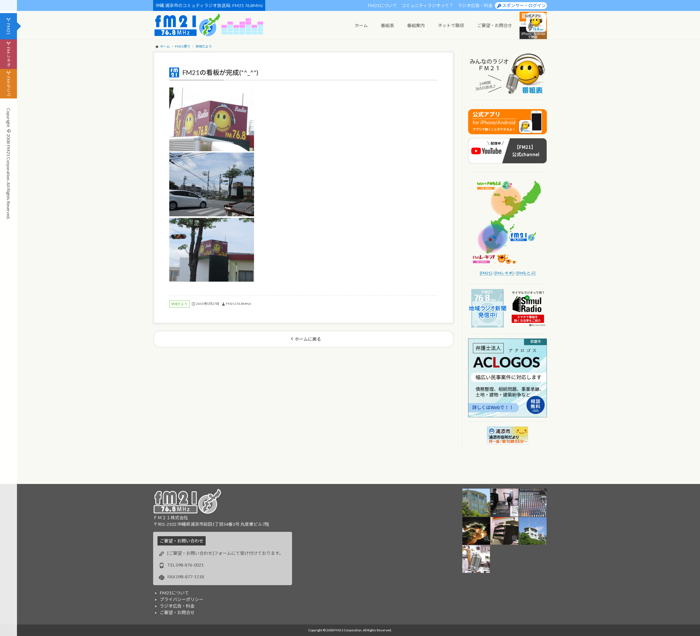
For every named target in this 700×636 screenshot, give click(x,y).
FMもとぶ (8, 86)
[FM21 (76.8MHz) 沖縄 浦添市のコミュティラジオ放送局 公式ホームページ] (187, 25)
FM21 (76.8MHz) (238, 304)
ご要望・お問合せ (177, 612)
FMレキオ (8, 57)
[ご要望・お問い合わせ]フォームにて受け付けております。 (225, 553)
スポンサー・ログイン (524, 5)
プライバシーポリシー (181, 599)
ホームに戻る (308, 339)
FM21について (382, 5)
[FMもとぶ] (526, 273)
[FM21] (486, 273)
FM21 (8, 29)
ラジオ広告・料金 (475, 5)
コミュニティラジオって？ (427, 5)
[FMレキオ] (504, 273)
